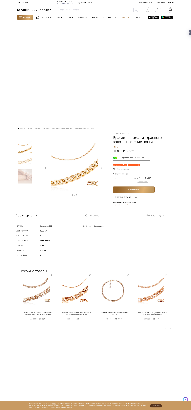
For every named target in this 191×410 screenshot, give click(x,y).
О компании (160, 2)
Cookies (53, 403)
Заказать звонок (87, 2)
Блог (138, 17)
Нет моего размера (147, 178)
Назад (22, 129)
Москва (24, 2)
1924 (71, 17)
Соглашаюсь (156, 405)
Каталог (26, 17)
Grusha (60, 17)
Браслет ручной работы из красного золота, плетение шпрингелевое (38, 313)
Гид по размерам (143, 182)
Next (101, 168)
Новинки (82, 17)
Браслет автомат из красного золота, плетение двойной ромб (152, 313)
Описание (92, 215)
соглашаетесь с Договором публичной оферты (56, 407)
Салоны (171, 2)
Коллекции (45, 17)
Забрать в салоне (123, 197)
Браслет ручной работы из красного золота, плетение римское (76, 313)
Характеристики (27, 215)
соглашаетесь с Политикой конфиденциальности (93, 405)
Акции (95, 17)
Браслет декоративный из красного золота (115, 313)
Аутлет (127, 17)
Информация (155, 215)
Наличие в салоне (123, 169)
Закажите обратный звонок (123, 205)
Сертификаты (109, 17)
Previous (46, 168)
